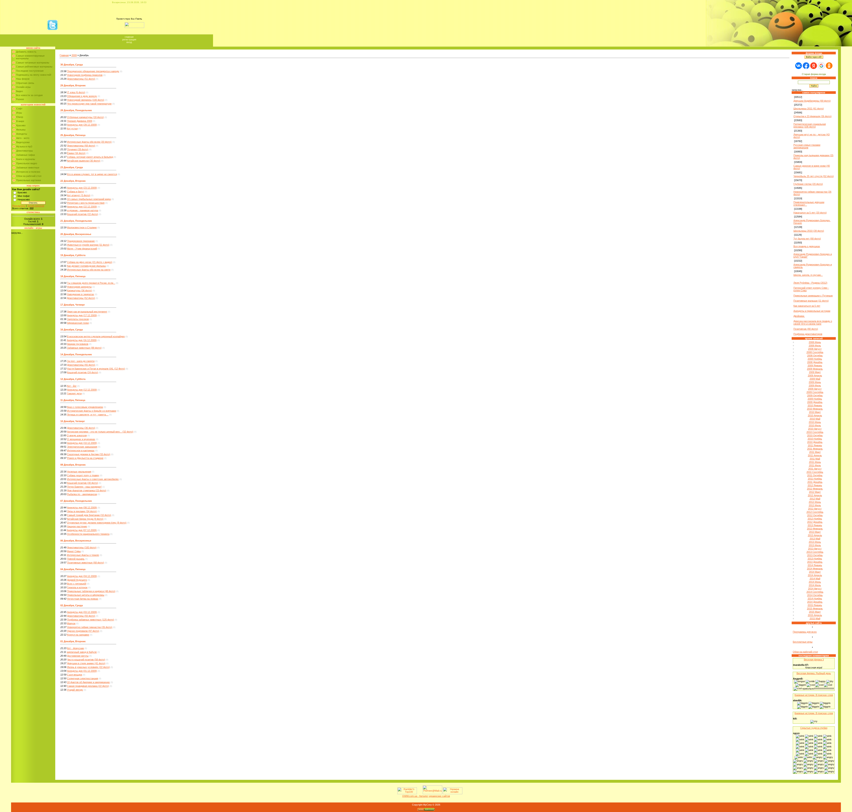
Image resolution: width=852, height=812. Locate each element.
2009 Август (815, 388)
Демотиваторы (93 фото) (81, 615)
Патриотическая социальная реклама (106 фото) (809, 125)
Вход (129, 42)
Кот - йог (72, 386)
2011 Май (815, 458)
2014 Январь (815, 565)
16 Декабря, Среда (71, 329)
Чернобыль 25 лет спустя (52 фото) (813, 176)
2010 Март (815, 412)
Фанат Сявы (74, 551)
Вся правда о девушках (806, 246)
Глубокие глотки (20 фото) (808, 184)
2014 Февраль (815, 568)
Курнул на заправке (78, 634)
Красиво (21, 125)
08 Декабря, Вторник (73, 464)
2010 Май (815, 418)
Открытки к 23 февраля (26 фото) (812, 116)
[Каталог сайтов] (419, 793)
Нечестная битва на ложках (82, 598)
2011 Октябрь (814, 475)
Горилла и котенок (77, 587)
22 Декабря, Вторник (73, 181)
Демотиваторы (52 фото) (81, 298)
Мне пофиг (24, 196)
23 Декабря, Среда (71, 167)
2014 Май (815, 578)
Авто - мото (22, 138)
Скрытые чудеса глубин (813, 728)
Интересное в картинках (81, 450)
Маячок (71, 623)
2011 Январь (815, 445)
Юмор (19, 117)
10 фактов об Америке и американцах (88, 682)
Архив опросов (35, 205)
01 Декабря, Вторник (73, 641)
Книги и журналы (25, 159)
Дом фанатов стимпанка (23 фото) (86, 490)
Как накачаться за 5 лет (806, 305)
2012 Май (815, 498)
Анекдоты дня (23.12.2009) (82, 187)
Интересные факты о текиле (83, 555)
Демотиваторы (24, 150)
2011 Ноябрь (815, 478)
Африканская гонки (78, 323)
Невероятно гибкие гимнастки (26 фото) (89, 627)
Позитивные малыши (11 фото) (811, 300)
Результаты (18, 205)
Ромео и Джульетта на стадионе (85, 458)
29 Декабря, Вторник (73, 85)
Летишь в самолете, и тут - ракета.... (87, 414)
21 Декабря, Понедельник (76, 220)
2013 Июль (815, 545)
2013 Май (815, 538)
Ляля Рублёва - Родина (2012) (810, 282)
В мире (20, 121)
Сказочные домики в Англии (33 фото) (88, 454)
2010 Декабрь (814, 442)
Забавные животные (27, 167)
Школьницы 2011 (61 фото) (808, 108)
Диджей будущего (77, 580)
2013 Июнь (815, 542)
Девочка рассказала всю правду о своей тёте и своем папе (812, 322)
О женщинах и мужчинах (81, 439)
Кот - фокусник (75, 648)
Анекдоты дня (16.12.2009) (82, 340)
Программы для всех (805, 631)
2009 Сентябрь (815, 392)
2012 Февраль (815, 488)
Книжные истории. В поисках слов (814, 695)
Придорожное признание (81, 241)
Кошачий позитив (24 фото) (82, 372)
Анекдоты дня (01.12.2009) (82, 671)
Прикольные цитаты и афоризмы (85, 595)
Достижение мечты (78, 655)
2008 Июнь (815, 342)
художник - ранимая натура (82, 210)
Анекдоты (21, 133)
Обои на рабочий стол (28, 176)
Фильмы (21, 129)
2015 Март (815, 611)
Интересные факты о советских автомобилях (93, 479)
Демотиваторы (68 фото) (81, 145)
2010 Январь (815, 405)
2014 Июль (815, 585)
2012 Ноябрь (815, 518)
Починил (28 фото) (77, 149)
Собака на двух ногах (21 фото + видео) (89, 262)
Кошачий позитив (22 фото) (82, 214)
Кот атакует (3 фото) (78, 195)
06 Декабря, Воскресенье (75, 540)
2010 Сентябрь (815, 432)
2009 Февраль (815, 368)
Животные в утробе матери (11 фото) (88, 244)
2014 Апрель (815, 575)
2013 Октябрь (815, 555)
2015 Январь (815, 605)
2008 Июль (815, 345)
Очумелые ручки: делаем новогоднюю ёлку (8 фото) (96, 522)
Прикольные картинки (28, 180)
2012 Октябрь (815, 515)
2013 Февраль (815, 528)
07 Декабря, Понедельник (76, 501)
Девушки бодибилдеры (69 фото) (812, 100)
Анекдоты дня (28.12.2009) (82, 124)
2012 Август (815, 508)
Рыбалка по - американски (82, 494)
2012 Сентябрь (815, 512)
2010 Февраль (815, 408)
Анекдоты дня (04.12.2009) (82, 576)
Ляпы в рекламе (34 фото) (82, 511)
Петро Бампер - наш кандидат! (84, 486)
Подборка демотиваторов (807, 334)
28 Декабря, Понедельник (76, 110)
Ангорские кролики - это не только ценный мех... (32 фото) (100, 431)
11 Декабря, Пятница (72, 400)
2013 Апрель (815, 535)
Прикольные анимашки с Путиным (813, 295)
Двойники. (799, 316)
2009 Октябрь (815, 395)
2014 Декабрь (814, 602)
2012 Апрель (815, 495)
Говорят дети (74, 393)
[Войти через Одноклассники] (829, 65)
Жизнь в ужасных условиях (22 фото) (88, 667)
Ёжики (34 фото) (76, 153)
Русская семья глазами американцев (806, 146)
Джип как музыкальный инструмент (87, 311)
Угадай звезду (75, 689)
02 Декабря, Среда (71, 605)
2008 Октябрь (815, 355)
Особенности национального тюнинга (88, 534)
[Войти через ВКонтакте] (798, 65)
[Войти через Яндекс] (813, 65)
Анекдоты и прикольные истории (811, 311)
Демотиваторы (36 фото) (81, 428)
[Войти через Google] (821, 65)
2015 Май (815, 618)
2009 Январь (815, 365)
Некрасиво (24, 199)
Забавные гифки (25, 155)
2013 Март (815, 532)
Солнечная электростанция (82, 678)
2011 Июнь (815, 462)
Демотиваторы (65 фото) (81, 365)
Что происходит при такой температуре (89, 103)
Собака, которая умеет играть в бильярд (90, 157)
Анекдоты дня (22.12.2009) (82, 206)
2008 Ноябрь (815, 359)
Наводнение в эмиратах (80, 294)
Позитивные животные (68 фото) (85, 562)
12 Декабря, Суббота (72, 379)
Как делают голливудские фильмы (86, 266)
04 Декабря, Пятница (72, 569)
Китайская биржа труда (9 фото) (85, 519)
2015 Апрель (815, 615)
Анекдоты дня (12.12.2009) (82, 389)
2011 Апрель (815, 455)
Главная (129, 37)
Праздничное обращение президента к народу (93, 71)
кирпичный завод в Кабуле (82, 652)
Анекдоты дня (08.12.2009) (82, 507)
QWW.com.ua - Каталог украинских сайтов (426, 796)
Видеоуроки (23, 142)
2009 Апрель (815, 375)
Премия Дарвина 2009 (79, 121)
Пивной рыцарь (76, 558)
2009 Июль (815, 385)
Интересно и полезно (28, 171)
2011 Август (815, 468)
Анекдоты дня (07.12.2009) (82, 530)
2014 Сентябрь (815, 592)
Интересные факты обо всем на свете (88, 269)
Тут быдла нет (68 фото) (807, 238)
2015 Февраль (815, 608)
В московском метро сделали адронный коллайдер (96, 336)
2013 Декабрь (814, 562)
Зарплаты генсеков (78, 319)
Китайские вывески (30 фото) (83, 160)
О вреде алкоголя (77, 435)
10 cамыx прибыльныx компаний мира (89, 199)
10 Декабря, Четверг (72, 421)
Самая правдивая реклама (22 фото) (88, 686)
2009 (74, 55)
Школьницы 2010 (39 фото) (808, 230)
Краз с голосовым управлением (85, 407)
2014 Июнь (815, 582)
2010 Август (815, 428)
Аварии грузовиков (77, 344)
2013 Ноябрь (815, 558)
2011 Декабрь (814, 482)
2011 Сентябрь (815, 472)
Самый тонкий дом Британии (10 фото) (89, 515)
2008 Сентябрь (815, 352)
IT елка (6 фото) (76, 92)
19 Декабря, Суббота (72, 255)
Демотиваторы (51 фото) (81, 78)
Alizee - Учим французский (82, 248)
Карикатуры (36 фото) (79, 290)
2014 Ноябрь (815, 598)
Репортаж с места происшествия (86, 203)
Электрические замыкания (82, 446)
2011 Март (815, 452)
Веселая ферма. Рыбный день (814, 673)
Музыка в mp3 (24, 146)
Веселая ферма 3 (814, 659)
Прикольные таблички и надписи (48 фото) (91, 591)
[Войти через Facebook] (806, 65)
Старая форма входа (814, 74)
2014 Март (815, 572)
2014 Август (815, 588)
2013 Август (815, 548)
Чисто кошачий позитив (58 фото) (86, 659)
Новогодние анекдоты (79, 286)
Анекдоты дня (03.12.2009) (82, 612)
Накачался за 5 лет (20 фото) (810, 212)
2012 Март (815, 492)
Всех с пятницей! (76, 583)
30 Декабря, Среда (71, 64)
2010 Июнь (815, 422)
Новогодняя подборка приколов (85, 75)
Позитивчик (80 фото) (805, 329)
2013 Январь (815, 525)
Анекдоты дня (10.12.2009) (82, 443)
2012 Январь (815, 485)
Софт (19, 108)
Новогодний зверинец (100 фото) (85, 100)
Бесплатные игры (803, 641)
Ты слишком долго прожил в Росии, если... (91, 283)
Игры (19, 112)
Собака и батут (75, 191)
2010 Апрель (815, 415)
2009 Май (815, 378)
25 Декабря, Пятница (72, 135)
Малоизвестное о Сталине (82, 227)
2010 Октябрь (815, 435)
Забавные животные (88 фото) (84, 347)
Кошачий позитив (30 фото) (82, 483)
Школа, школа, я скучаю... (808, 275)
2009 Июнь (815, 382)
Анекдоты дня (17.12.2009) (82, 315)
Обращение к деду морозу (82, 96)
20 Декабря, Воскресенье (75, 234)
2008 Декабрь (814, 362)
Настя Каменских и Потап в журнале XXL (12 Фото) (96, 368)
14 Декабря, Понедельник (76, 354)
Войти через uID (814, 57)
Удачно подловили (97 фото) (83, 631)
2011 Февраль (815, 448)
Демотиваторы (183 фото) (82, 547)
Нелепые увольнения (79, 471)
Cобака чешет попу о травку (83, 475)
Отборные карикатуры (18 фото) (85, 117)
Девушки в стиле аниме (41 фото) (86, 663)
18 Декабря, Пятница (72, 276)
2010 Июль (815, 425)
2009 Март (815, 372)
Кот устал (72, 128)
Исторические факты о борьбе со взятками (91, 410)
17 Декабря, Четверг (72, 304)
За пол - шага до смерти (81, 361)
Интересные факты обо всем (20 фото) (89, 141)
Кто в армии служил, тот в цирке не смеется (92, 174)
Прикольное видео (26, 163)
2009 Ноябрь (815, 398)
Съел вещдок (74, 674)
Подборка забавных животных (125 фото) (90, 619)
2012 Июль (815, 505)
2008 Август (815, 349)
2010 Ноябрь (815, 438)
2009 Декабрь (814, 402)
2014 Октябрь (815, 595)
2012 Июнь (815, 502)
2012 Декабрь (814, 522)
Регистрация (129, 39)
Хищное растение (77, 526)
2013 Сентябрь (815, 552)
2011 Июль (815, 465)
